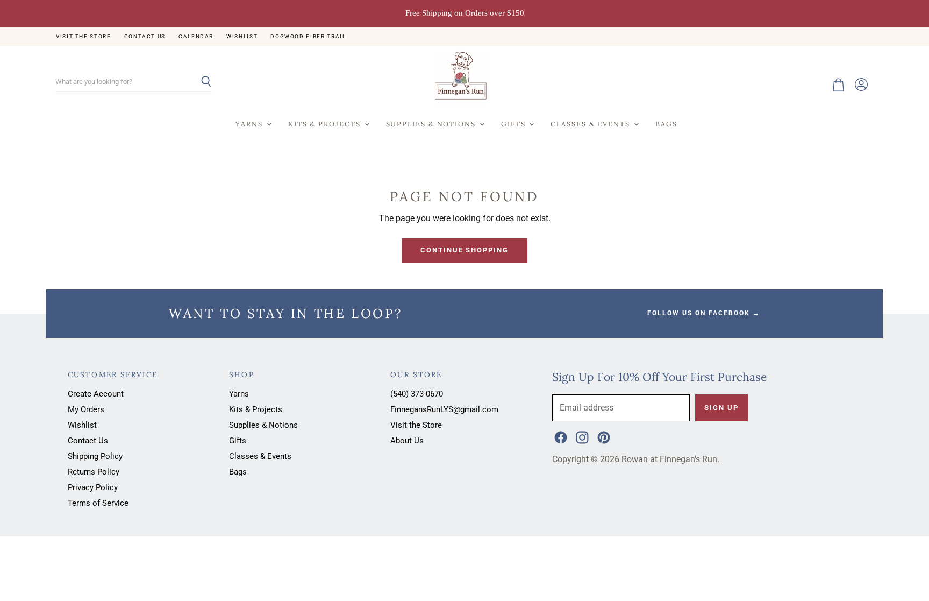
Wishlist (242, 36)
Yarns (250, 123)
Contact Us (145, 36)
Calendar (195, 36)
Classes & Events (592, 123)
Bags (666, 123)
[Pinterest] (602, 436)
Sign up (721, 408)
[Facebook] (559, 436)
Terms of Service (98, 503)
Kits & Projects (325, 123)
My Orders (86, 409)
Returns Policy (93, 472)
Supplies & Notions (432, 123)
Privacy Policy (93, 487)
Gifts (514, 123)
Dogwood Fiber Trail (308, 36)
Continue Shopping (464, 250)
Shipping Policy (95, 456)
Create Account (96, 394)
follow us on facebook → (703, 313)
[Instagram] (581, 436)
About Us (407, 441)
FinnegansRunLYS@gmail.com (444, 409)
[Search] (197, 82)
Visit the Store (83, 36)
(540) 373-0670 (416, 394)
